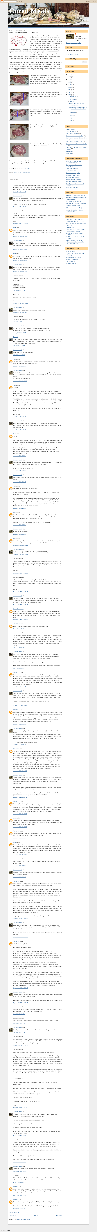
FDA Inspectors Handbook (73, 201)
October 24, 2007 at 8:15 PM (19, 192)
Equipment (69, 153)
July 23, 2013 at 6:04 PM (19, 1023)
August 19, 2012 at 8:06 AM (19, 877)
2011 (69, 84)
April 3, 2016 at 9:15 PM (19, 1208)
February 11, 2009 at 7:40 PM (20, 260)
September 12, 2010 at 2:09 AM (20, 604)
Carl (14, 359)
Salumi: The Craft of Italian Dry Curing (75, 233)
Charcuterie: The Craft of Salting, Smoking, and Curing (75, 230)
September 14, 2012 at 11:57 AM (20, 918)
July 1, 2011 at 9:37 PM (18, 647)
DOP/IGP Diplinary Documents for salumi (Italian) (76, 198)
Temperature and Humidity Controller (74, 165)
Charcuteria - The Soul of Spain (75, 219)
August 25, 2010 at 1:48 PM (19, 534)
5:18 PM (27, 168)
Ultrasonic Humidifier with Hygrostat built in (73, 161)
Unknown (16, 672)
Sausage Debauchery (72, 259)
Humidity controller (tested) (74, 181)
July (71, 117)
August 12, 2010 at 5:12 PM (19, 470)
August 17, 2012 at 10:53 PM (20, 797)
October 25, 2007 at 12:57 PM (20, 206)
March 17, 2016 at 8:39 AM (19, 1195)
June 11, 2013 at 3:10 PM (19, 1014)
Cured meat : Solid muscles (22, 172)
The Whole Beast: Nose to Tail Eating (75, 237)
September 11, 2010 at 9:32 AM (20, 573)
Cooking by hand (71, 227)
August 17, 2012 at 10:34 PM (20, 771)
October (72, 101)
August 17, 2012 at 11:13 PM (20, 814)
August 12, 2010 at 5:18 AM (19, 416)
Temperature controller (72, 177)
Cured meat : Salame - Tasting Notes (76, 138)
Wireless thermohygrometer (74, 179)
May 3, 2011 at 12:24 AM (19, 628)
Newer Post (12, 1215)
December (73, 96)
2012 (69, 82)
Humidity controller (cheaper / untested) (75, 184)
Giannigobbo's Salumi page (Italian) (76, 203)
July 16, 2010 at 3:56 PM (19, 346)
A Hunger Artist (70, 251)
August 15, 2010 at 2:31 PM (19, 508)
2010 (69, 87)
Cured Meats (29, 11)
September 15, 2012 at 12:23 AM (20, 988)
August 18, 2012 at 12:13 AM (20, 855)
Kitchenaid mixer (71, 170)
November (73, 99)
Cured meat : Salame (72, 133)
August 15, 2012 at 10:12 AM (20, 705)
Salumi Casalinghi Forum (73, 257)
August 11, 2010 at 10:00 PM (20, 381)
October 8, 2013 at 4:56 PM (19, 1171)
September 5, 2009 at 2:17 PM (20, 312)
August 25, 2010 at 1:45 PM (19, 525)
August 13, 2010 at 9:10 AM (19, 482)
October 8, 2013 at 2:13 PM (19, 1162)
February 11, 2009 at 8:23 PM (20, 271)
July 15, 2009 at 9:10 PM (19, 290)
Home (36, 1215)
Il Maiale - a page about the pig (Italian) (75, 254)
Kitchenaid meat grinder (73, 173)
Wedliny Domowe (71, 263)
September (73, 112)
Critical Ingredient (71, 131)
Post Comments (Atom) (24, 1219)
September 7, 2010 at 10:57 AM (20, 554)
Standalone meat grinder (73, 175)
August (72, 115)
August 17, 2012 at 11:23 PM (20, 827)
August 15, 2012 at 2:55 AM (19, 686)
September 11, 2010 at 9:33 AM (20, 591)
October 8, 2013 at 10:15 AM (20, 1107)
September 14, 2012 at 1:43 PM (20, 937)
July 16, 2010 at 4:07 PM (19, 355)
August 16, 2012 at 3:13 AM (19, 724)
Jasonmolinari (17, 196)
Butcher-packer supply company (75, 195)
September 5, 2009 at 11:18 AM (20, 303)
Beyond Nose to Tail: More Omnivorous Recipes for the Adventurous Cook (75, 242)
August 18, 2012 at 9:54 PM (19, 866)
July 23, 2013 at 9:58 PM (19, 1032)
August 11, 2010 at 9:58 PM (19, 366)
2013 (69, 79)
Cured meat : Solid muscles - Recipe (76, 144)
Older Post (59, 1215)
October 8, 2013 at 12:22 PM (19, 1135)
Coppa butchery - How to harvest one (23, 32)
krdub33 (15, 337)
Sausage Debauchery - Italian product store (74, 210)
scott (14, 227)
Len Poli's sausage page (73, 205)
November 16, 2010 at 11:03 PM (20, 619)
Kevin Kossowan (18, 609)
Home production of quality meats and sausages (76, 224)
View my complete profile (73, 43)
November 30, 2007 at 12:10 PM (20, 223)
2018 (69, 74)
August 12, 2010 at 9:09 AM (19, 429)
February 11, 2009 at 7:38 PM (20, 249)
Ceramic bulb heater (72, 168)
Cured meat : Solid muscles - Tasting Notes (76, 148)
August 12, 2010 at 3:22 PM (19, 456)
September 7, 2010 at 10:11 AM (20, 545)
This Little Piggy (70, 261)
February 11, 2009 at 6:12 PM (20, 236)
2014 (69, 77)
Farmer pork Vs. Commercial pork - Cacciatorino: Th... (78, 108)
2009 (69, 89)
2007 (69, 95)
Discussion (69, 151)
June (71, 120)
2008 (69, 92)
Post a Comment (14, 1212)
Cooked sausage (70, 129)
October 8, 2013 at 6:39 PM (19, 1182)
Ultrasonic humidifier (72, 187)
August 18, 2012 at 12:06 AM (20, 838)
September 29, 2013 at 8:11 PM (20, 1045)
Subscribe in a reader (72, 54)
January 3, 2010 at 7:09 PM (19, 332)
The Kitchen (17, 623)
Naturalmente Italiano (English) (75, 208)
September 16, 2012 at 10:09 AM (20, 1003)
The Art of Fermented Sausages (75, 221)
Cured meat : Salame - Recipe (74, 136)
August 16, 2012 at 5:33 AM (19, 744)
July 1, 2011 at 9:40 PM (18, 668)
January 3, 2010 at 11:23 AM (20, 321)
